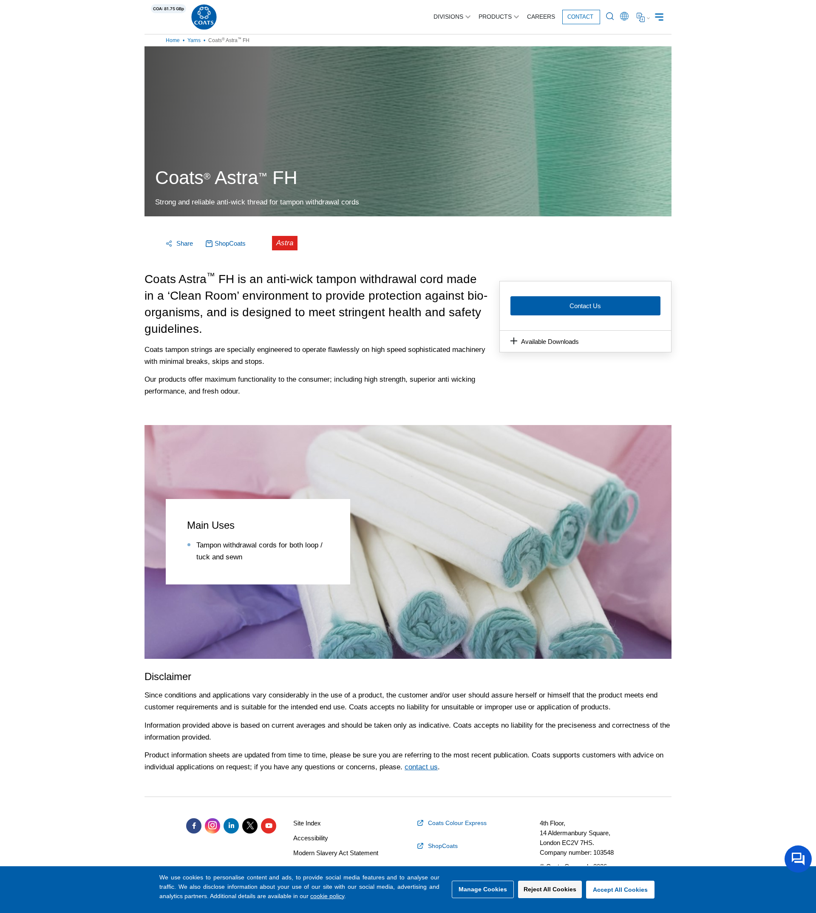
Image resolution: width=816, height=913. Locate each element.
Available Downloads (550, 341)
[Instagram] (212, 826)
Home (173, 40)
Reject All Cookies (550, 889)
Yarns (194, 40)
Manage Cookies (483, 889)
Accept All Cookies (620, 889)
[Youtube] (268, 826)
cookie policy (327, 896)
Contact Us (585, 305)
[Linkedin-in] (231, 826)
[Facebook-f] (193, 826)
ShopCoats (230, 243)
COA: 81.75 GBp (168, 8)
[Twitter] (250, 826)
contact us (421, 767)
